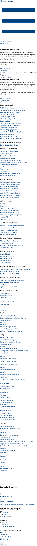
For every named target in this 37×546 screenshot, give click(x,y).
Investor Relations (6, 410)
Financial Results (5, 413)
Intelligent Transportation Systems (11, 215)
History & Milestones (6, 402)
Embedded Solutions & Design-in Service (13, 318)
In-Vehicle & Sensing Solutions (9, 274)
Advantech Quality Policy (8, 364)
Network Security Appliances (9, 230)
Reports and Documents (7, 450)
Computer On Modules (7, 114)
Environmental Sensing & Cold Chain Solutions (15, 269)
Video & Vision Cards (6, 247)
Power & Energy (5, 169)
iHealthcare (3, 325)
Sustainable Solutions (7, 439)
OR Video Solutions (6, 263)
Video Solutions (5, 353)
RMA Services (4, 383)
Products (3, 103)
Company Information (7, 400)
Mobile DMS (4, 298)
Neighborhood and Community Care (11, 444)
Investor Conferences (7, 418)
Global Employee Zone (7, 426)
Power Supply (4, 304)
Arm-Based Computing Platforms (10, 112)
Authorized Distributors (7, 370)
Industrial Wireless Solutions (9, 136)
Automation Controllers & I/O (9, 152)
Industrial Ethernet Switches (9, 186)
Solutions (3, 311)
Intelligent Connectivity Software (10, 195)
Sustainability (4, 432)
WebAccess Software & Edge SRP (11, 173)
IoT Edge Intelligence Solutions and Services (14, 351)
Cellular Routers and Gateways (10, 182)
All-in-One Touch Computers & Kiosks (12, 280)
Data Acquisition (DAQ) (7, 158)
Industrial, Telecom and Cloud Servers (12, 226)
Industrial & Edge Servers (8, 327)
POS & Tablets (4, 285)
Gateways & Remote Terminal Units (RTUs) (13, 162)
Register (2, 41)
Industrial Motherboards (7, 134)
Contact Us (5, 524)
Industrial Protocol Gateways (9, 191)
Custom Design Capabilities (9, 145)
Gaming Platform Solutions (8, 128)
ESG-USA (3, 452)
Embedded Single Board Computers (11, 123)
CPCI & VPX (3, 206)
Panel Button (4, 71)
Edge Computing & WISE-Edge (9, 316)
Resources (3, 378)
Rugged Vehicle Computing (8, 340)
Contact (2, 463)
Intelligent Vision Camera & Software (12, 245)
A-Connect (3, 471)
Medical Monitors (5, 261)
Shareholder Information (8, 420)
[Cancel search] (8, 75)
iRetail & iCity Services (7, 338)
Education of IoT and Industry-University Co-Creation (16, 442)
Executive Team (5, 404)
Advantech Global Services (8, 359)
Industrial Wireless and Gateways (10, 193)
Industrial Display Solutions (8, 348)
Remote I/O (3, 171)
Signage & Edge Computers (9, 287)
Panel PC (3, 167)
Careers (2, 456)
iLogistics (3, 346)
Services (2, 356)
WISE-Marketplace (6, 468)
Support (2, 372)
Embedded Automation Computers (11, 160)
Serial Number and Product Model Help (12, 380)
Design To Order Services (8, 362)
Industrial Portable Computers (9, 271)
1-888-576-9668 (6, 516)
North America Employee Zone (10, 428)
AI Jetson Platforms (6, 243)
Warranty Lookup (5, 388)
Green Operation (5, 437)
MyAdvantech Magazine (8, 407)
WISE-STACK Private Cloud (8, 234)
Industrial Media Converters (9, 189)
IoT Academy (4, 392)
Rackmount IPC (5, 219)
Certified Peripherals (6, 301)
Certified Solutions (6, 154)
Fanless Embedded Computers (10, 125)
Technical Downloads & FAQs (9, 375)
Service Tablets (5, 293)
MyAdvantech (4, 43)
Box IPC (2, 204)
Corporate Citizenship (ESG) (10, 527)
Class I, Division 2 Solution (8, 156)
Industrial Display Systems (8, 130)
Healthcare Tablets (6, 295)
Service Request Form (7, 386)
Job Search (3, 459)
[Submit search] (6, 75)
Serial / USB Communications (9, 197)
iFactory (2, 322)
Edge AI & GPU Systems (7, 208)
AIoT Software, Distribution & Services (12, 108)
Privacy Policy (4, 535)
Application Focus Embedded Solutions (12, 110)
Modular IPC (4, 217)
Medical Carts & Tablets (7, 256)
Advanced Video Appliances (9, 241)
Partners (2, 367)
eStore (2, 466)
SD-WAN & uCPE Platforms (8, 232)
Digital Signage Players (7, 117)
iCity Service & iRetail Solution (9, 282)
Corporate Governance (7, 415)
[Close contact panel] (0, 490)
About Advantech (5, 397)
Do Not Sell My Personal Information (11, 537)
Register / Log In (5, 77)
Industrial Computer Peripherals (10, 210)
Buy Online (5, 512)
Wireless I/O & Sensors (7, 176)
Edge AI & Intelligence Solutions (10, 119)
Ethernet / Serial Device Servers (10, 184)
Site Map (3, 532)
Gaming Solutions (5, 344)
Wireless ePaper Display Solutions (11, 138)
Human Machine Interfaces (8, 165)
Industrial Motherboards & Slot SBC (11, 213)
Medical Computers (6, 258)
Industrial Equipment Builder (9, 329)
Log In (9, 41)
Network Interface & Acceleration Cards (12, 228)
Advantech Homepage (7, 1)
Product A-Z (4, 308)
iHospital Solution (5, 254)
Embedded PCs (5, 121)
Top (3, 542)
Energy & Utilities (5, 320)
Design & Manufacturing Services (10, 342)
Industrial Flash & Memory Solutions (11, 132)
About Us (3, 395)
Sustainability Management (9, 435)
